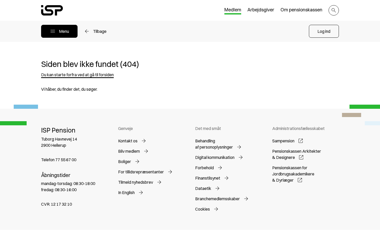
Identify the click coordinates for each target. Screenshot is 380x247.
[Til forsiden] (52, 10)
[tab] (232, 10)
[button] (324, 31)
